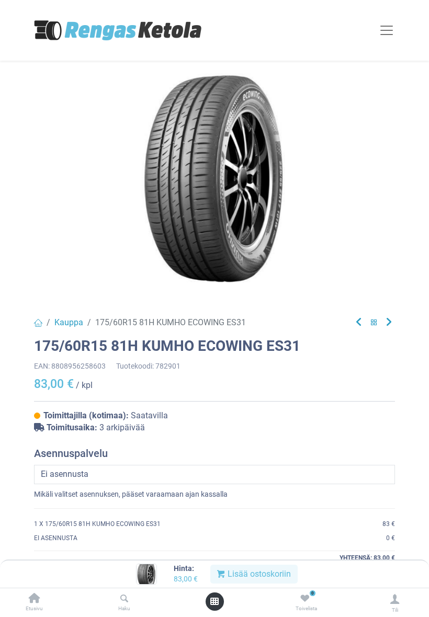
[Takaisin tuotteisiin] (374, 322)
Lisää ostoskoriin (258, 574)
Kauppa (68, 322)
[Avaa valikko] (214, 601)
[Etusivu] (34, 599)
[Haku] (124, 599)
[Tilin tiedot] (395, 599)
